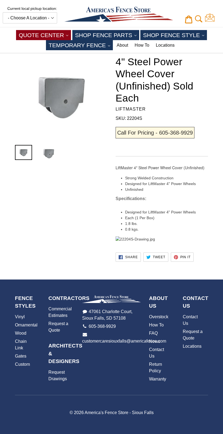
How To (142, 45)
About (122, 45)
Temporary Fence (81, 45)
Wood (20, 333)
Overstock (158, 316)
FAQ (153, 333)
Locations (165, 45)
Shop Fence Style (175, 35)
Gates (20, 356)
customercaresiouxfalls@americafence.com (124, 341)
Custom (22, 364)
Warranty (157, 379)
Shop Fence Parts (107, 35)
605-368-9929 (102, 326)
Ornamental (26, 325)
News (154, 341)
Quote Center (45, 35)
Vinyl (20, 316)
